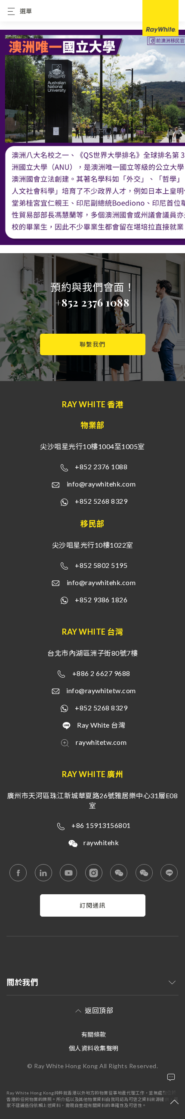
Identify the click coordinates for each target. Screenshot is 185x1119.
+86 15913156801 (101, 825)
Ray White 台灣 (101, 725)
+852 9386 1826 (101, 599)
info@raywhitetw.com (101, 690)
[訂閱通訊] (92, 914)
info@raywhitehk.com (101, 484)
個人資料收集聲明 (94, 1048)
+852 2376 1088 (93, 302)
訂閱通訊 (92, 905)
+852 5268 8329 (101, 501)
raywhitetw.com (101, 742)
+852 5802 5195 (101, 565)
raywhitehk (101, 842)
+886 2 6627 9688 (101, 673)
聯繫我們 (92, 344)
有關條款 (93, 1034)
